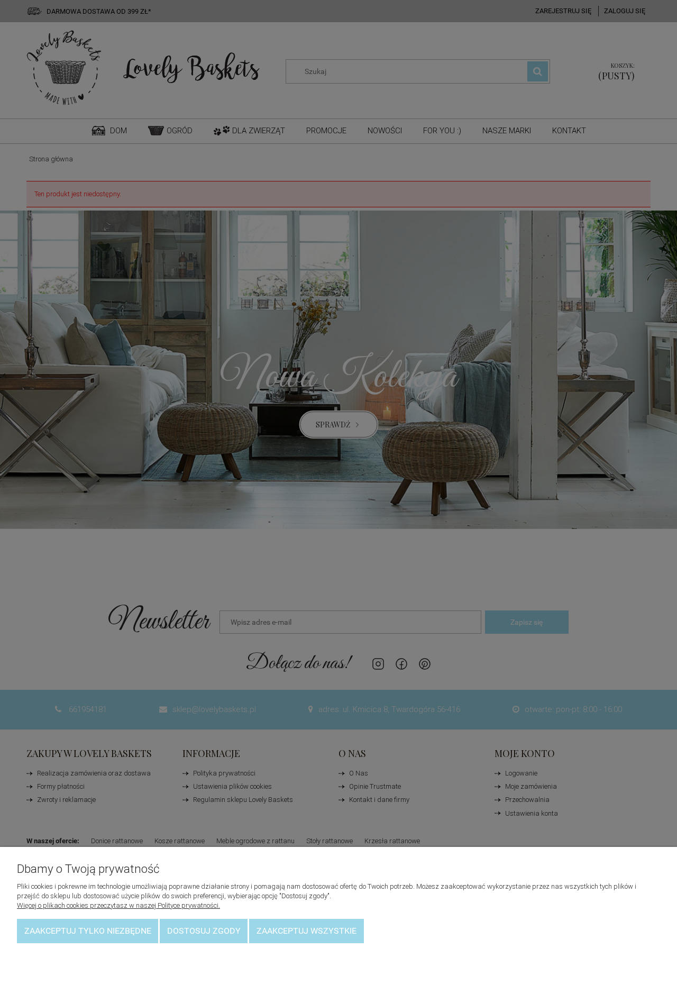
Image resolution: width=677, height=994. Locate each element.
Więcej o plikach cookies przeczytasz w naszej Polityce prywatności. (118, 905)
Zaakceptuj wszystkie (306, 931)
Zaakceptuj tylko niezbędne (87, 931)
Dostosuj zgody (204, 931)
